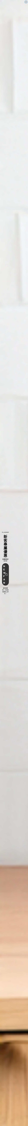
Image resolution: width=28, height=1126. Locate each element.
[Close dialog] (26, 2)
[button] (5, 574)
